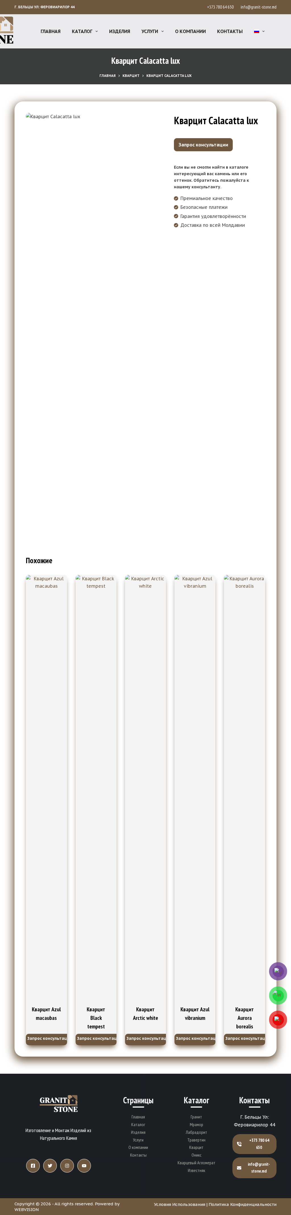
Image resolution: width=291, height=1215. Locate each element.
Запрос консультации (203, 145)
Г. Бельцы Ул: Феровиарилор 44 (44, 7)
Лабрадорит (196, 1132)
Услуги (150, 31)
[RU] (259, 31)
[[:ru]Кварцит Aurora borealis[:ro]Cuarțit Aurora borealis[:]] (244, 788)
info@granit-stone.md (259, 7)
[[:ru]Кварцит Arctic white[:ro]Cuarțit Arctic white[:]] (145, 788)
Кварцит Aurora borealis (244, 1018)
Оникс (196, 1155)
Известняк (196, 1170)
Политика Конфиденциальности (243, 1204)
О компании (190, 31)
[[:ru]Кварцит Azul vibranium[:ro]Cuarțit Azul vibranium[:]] (194, 788)
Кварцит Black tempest (96, 1018)
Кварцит (196, 1147)
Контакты (230, 31)
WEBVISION (26, 1209)
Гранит (196, 1117)
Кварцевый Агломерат (196, 1162)
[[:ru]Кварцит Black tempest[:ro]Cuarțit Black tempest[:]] (96, 788)
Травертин (196, 1140)
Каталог (82, 31)
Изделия (119, 31)
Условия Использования (179, 1204)
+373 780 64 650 (221, 7)
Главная (51, 31)
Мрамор (196, 1124)
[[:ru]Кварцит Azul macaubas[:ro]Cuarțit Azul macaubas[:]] (46, 788)
